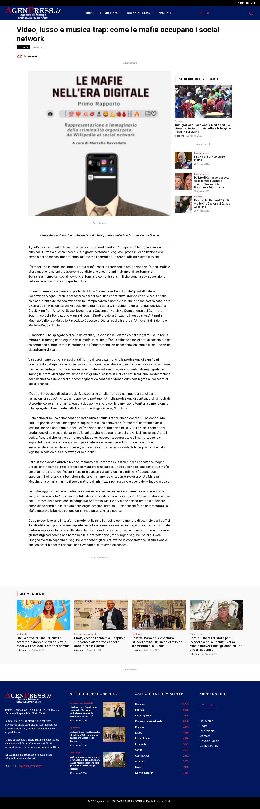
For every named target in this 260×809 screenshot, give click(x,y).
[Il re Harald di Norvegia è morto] (183, 160)
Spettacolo (22, 634)
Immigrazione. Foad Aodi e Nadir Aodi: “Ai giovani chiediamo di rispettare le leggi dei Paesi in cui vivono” (203, 128)
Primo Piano (196, 634)
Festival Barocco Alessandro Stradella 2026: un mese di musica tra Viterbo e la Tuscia (157, 642)
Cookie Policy (209, 746)
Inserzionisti (208, 731)
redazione (32, 55)
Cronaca (23, 47)
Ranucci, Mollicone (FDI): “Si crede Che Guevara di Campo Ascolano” (212, 203)
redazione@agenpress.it (31, 766)
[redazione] (20, 56)
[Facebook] (201, 13)
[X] (208, 13)
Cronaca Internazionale (85, 634)
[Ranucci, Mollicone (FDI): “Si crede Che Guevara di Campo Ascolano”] (183, 204)
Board (204, 726)
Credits (168, 801)
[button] (250, 13)
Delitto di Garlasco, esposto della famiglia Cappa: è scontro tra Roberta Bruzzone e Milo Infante (212, 182)
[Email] (231, 56)
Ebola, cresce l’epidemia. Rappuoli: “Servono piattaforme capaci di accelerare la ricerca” (99, 642)
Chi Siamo (206, 721)
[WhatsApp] (222, 56)
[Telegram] (239, 56)
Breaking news (201, 153)
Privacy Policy (209, 741)
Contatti (205, 736)
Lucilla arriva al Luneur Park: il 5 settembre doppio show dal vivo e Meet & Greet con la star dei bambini (43, 642)
